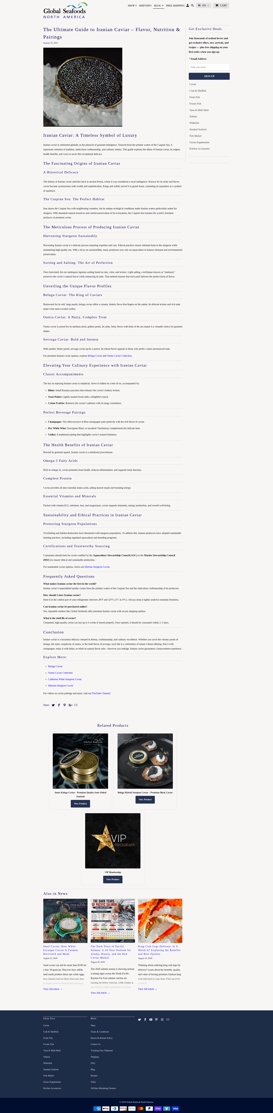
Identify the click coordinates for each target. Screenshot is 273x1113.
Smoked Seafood (197, 129)
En (204, 5)
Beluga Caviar (95, 355)
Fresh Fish (194, 97)
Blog (159, 5)
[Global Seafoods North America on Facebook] (145, 1019)
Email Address (198, 58)
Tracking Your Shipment (102, 1050)
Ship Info (145, 5)
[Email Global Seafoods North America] (168, 1019)
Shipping (95, 1057)
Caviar (192, 84)
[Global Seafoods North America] (65, 10)
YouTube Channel (101, 693)
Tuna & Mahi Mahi (199, 110)
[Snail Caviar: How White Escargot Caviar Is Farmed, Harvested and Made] (65, 921)
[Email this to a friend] (75, 705)
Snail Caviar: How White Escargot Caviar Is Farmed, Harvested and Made (61, 950)
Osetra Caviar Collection (119, 355)
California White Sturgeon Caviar (65, 679)
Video (93, 1082)
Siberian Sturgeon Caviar (96, 566)
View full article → (52, 989)
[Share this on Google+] (69, 705)
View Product (80, 803)
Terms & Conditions (100, 1032)
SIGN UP (209, 76)
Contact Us (95, 1044)
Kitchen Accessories (199, 148)
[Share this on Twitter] (52, 705)
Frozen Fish (195, 103)
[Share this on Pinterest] (64, 705)
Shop (132, 5)
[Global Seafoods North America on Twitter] (140, 1019)
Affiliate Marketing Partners (103, 1088)
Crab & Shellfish (197, 90)
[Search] (192, 6)
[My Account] (188, 6)
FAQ (93, 1063)
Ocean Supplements (199, 142)
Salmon (193, 116)
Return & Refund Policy (101, 1038)
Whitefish (194, 123)
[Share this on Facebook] (58, 705)
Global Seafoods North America (139, 1102)
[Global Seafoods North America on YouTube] (151, 1019)
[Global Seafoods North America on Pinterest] (156, 1019)
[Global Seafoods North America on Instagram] (162, 1019)
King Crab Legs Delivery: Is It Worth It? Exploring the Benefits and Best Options (159, 950)
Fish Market (195, 136)
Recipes (94, 1075)
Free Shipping (175, 5)
